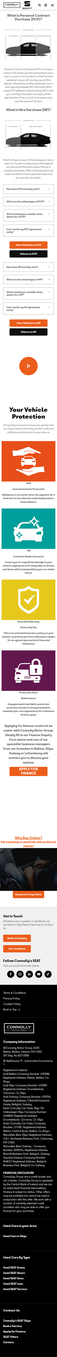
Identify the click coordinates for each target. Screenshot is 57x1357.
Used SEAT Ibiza (13, 1278)
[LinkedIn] (29, 974)
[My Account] (45, 5)
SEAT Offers (10, 1336)
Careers (8, 1342)
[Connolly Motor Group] (12, 5)
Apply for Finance (14, 1331)
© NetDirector (11, 1060)
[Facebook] (10, 974)
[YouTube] (38, 974)
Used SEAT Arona (14, 1267)
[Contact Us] (39, 5)
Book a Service (12, 1326)
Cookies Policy (12, 1003)
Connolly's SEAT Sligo (17, 1320)
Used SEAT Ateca (14, 1272)
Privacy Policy (11, 998)
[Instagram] (20, 974)
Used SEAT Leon (13, 1283)
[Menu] (52, 5)
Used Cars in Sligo (15, 1236)
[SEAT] (27, 5)
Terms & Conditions (14, 992)
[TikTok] (48, 974)
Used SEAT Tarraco (15, 1289)
